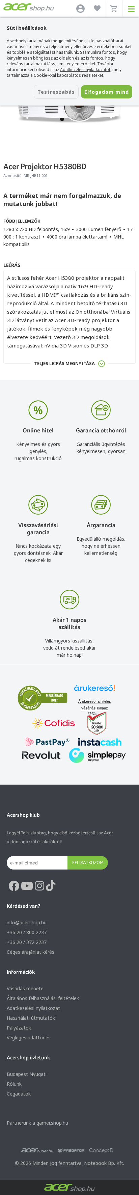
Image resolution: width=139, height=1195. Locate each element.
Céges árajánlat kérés (30, 952)
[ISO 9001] (93, 724)
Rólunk (14, 1084)
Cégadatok (19, 1093)
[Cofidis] (53, 724)
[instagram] (39, 886)
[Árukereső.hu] (94, 691)
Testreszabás (56, 92)
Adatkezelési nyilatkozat (33, 1008)
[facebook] (13, 886)
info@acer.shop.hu (27, 922)
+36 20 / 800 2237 (27, 932)
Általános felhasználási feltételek (43, 998)
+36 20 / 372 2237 (27, 942)
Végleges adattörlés (29, 1037)
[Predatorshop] (71, 1150)
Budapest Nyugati (27, 1074)
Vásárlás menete (25, 988)
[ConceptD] (101, 1150)
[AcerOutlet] (37, 1150)
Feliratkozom (88, 862)
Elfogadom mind (106, 92)
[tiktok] (50, 886)
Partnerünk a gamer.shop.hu (37, 1123)
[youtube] (27, 886)
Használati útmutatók (31, 1018)
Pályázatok (19, 1027)
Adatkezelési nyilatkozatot (85, 69)
